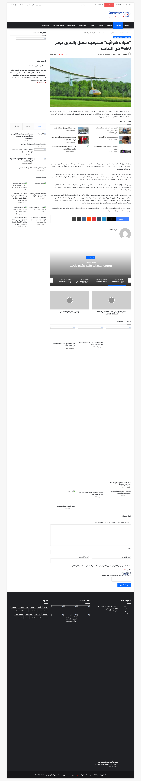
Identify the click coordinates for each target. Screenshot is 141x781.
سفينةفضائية (24, 610)
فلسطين (45, 614)
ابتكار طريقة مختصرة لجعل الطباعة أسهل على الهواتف (120, 483)
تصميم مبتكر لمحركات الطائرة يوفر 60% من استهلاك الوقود (63, 138)
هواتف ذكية (33, 617)
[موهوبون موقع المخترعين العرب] (120, 14)
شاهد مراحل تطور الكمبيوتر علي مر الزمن (33, 144)
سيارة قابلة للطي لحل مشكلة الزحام (65, 128)
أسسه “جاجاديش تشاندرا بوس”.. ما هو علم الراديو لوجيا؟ (91, 493)
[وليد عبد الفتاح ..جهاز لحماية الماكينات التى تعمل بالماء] (62, 334)
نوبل (46, 617)
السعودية (14, 607)
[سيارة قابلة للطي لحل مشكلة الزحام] (83, 130)
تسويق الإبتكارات (58, 25)
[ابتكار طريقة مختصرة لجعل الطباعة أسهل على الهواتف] (118, 404)
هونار (20, 617)
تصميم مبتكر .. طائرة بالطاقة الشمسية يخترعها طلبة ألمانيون (64, 148)
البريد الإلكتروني (126, 557)
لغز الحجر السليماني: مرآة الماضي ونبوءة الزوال (38, 194)
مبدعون (109, 25)
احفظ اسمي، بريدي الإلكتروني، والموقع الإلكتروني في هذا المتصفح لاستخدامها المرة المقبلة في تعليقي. (100, 566)
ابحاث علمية (82, 25)
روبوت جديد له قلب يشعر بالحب (91, 265)
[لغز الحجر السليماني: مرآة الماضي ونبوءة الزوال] (37, 186)
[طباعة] (74, 219)
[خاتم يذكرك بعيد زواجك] (70, 618)
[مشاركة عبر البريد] (79, 219)
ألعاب (45, 607)
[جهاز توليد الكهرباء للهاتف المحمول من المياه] (125, 149)
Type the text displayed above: (110, 575)
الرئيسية (126, 25)
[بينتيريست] (94, 219)
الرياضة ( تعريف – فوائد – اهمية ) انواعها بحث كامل (22, 150)
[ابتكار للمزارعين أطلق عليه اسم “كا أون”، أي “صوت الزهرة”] (57, 620)
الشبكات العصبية (43, 610)
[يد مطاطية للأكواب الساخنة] (57, 609)
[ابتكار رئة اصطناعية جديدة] (83, 608)
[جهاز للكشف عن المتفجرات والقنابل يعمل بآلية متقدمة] (70, 608)
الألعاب (39, 607)
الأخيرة (28, 126)
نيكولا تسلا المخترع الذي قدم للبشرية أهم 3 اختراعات (21, 159)
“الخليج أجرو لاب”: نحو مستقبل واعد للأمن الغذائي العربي (107, 129)
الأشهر (40, 126)
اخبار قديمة (90, 257)
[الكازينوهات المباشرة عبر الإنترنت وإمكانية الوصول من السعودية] (37, 211)
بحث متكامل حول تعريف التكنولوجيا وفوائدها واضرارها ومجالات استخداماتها (22, 136)
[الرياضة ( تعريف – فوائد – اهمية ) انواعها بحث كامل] (40, 152)
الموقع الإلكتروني (84, 557)
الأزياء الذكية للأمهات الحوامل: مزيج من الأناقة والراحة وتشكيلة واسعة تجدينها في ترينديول (78, 4)
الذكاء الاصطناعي (23, 607)
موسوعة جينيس (19, 614)
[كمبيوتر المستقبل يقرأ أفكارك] (125, 140)
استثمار (101, 25)
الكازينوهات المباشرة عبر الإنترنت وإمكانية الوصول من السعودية (38, 219)
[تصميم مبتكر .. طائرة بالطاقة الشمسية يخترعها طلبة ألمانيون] (83, 150)
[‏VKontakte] (84, 219)
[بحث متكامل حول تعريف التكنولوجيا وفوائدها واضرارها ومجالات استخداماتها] (40, 137)
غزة (17, 610)
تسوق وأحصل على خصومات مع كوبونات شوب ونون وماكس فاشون (106, 763)
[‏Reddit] (89, 219)
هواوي (26, 617)
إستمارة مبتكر (71, 25)
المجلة (93, 25)
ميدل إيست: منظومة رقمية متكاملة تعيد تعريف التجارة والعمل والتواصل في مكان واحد (19, 197)
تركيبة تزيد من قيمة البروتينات (66, 506)
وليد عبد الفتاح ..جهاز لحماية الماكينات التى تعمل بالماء (63, 344)
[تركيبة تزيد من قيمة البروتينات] (62, 497)
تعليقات (16, 126)
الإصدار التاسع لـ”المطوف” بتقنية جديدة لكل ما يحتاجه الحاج (91, 343)
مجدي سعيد (29, 614)
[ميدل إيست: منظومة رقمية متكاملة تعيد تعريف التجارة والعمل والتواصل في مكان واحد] (18, 186)
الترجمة (33, 607)
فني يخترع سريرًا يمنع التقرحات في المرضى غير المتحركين (120, 492)
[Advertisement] (28, 103)
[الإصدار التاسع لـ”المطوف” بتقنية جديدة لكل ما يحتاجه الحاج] (90, 333)
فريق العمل (21, 4)
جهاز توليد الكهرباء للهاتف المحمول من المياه (106, 148)
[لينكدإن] (104, 219)
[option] (90, 265)
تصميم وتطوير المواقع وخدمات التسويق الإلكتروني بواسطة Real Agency (56, 775)
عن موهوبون (30, 4)
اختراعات (118, 25)
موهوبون (125, 54)
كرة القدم (37, 614)
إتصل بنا (13, 4)
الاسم (129, 548)
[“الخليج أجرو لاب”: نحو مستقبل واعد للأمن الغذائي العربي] (125, 130)
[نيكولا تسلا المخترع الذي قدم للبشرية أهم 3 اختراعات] (40, 161)
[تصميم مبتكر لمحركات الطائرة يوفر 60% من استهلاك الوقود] (83, 140)
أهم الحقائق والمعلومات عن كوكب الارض (32, 168)
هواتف (40, 617)
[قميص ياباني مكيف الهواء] (83, 618)
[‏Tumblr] (99, 219)
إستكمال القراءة (41, 82)
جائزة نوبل (33, 610)
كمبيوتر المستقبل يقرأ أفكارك (108, 137)
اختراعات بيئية (118, 37)
